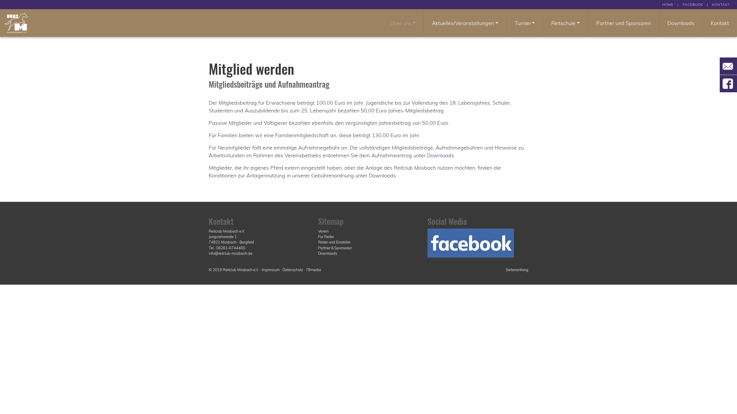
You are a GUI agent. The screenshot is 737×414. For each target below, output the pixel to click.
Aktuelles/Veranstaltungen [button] (463, 23)
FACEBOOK (693, 4)
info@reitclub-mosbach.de (230, 253)
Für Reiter (326, 236)
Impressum (271, 269)
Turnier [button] (523, 23)
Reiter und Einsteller (334, 242)
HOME (667, 4)
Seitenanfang (517, 269)
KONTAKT (721, 4)
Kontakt (720, 23)
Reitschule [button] (563, 23)
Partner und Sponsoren (623, 23)
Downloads (680, 23)
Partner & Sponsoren (335, 248)
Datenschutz (292, 269)
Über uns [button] (400, 23)
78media (313, 269)
